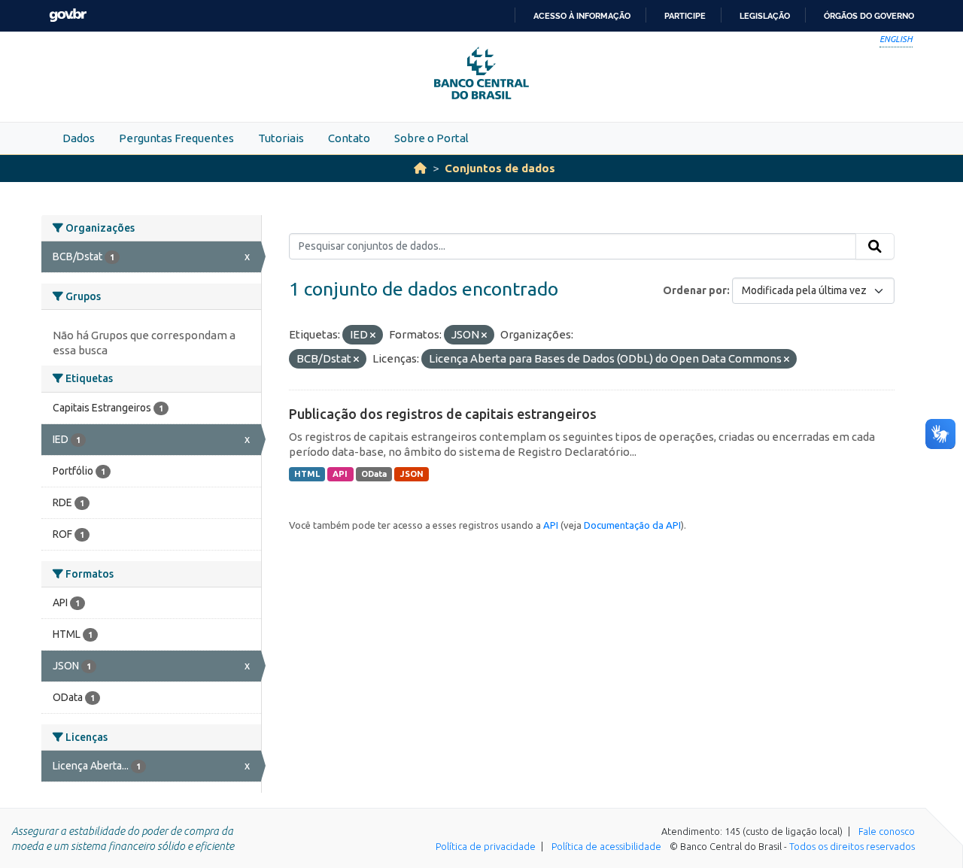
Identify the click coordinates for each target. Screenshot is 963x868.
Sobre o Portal (431, 138)
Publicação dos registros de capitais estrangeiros (443, 413)
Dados (78, 138)
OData (374, 473)
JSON (412, 473)
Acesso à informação (581, 16)
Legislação (765, 16)
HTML (307, 473)
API (340, 473)
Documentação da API (632, 525)
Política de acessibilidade (606, 846)
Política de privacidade (486, 846)
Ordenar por (695, 290)
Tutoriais (281, 138)
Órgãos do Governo (869, 16)
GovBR (68, 15)
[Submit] (875, 246)
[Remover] (372, 335)
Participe (685, 16)
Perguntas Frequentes (176, 138)
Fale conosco (886, 831)
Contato (349, 138)
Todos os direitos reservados (852, 846)
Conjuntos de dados (500, 168)
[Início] (420, 168)
